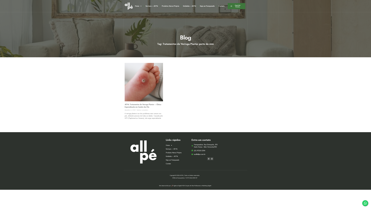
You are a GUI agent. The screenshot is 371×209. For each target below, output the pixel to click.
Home (137, 6)
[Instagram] (212, 158)
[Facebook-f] (208, 158)
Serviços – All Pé (152, 6)
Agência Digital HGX (179, 186)
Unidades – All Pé (189, 6)
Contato (222, 6)
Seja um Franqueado (207, 6)
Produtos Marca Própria (170, 6)
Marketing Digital (206, 186)
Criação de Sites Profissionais (193, 186)
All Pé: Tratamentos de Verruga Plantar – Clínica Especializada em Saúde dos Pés (143, 105)
